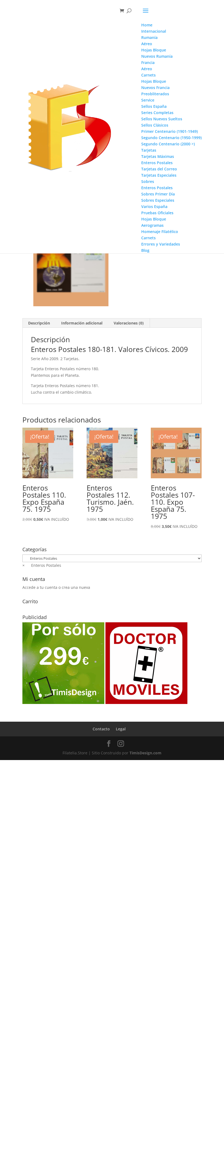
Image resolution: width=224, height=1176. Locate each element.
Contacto (101, 728)
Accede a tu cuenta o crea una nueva (56, 587)
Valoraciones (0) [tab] (129, 323)
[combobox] (41, 565)
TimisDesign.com (145, 752)
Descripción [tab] (39, 323)
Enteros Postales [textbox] (41, 565)
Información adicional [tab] (81, 323)
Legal (121, 728)
